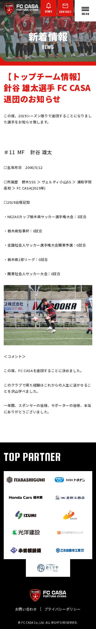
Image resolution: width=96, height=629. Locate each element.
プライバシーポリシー (62, 609)
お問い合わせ (26, 609)
